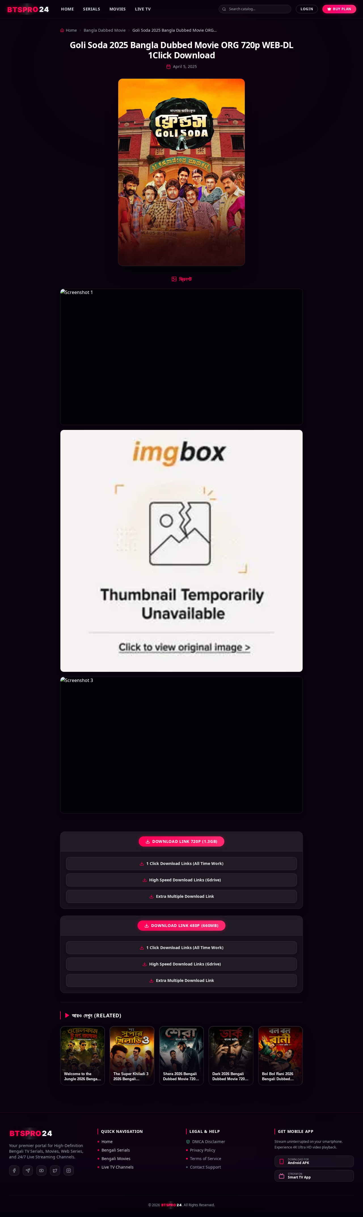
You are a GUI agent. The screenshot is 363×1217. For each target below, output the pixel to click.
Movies (117, 9)
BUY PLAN (342, 9)
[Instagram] (69, 1170)
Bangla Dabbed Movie (105, 30)
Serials (91, 9)
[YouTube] (41, 1170)
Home (67, 9)
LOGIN (307, 9)
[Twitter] (55, 1170)
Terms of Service (205, 1158)
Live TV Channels (118, 1167)
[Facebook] (14, 1170)
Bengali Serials (116, 1150)
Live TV (143, 9)
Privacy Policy (202, 1150)
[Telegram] (28, 1170)
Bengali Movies (116, 1158)
